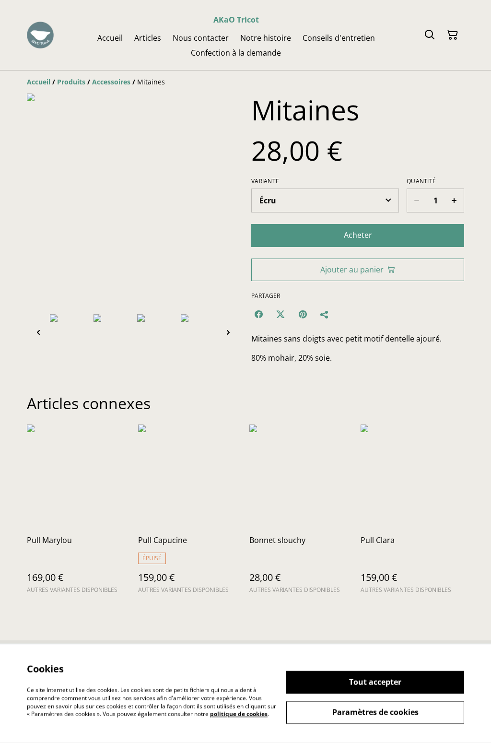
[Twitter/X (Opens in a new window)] (280, 314)
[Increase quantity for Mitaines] (454, 200)
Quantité (421, 181)
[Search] (429, 35)
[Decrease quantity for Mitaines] (416, 200)
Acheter (358, 235)
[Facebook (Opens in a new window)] (258, 314)
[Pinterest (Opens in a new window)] (302, 314)
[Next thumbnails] (228, 332)
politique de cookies (239, 714)
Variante (265, 181)
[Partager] (324, 314)
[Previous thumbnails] (38, 332)
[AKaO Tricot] (40, 35)
